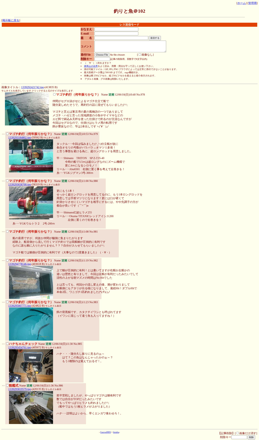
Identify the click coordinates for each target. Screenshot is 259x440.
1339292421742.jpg (32, 87)
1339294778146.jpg (19, 263)
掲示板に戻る (10, 20)
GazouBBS (105, 432)
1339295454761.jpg (19, 347)
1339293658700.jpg (19, 184)
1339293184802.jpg (19, 137)
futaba (116, 432)
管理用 (252, 3)
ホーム (241, 3)
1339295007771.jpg (19, 305)
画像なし (147, 54)
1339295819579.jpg (19, 389)
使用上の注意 (91, 66)
